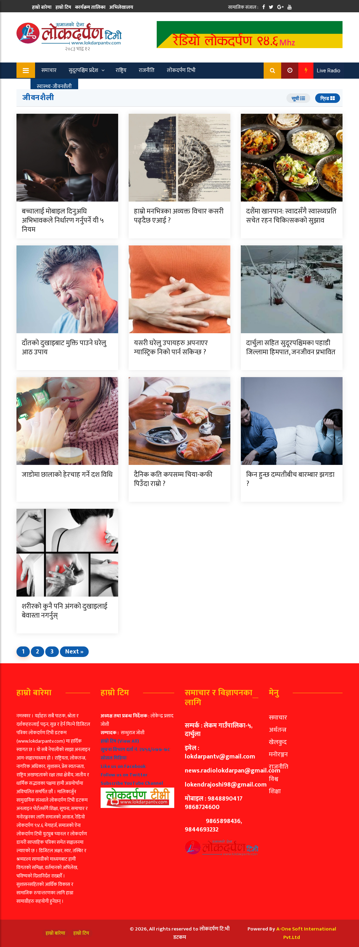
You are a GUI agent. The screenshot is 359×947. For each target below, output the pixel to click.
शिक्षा (275, 791)
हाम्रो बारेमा (42, 7)
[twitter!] (271, 7)
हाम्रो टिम (63, 7)
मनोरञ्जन (278, 754)
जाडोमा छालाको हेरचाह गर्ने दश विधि (67, 475)
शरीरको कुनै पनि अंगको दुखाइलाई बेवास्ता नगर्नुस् (64, 611)
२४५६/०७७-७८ (154, 749)
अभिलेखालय (121, 7)
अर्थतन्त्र (277, 730)
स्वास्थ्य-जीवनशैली (54, 86)
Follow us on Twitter (124, 775)
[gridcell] (137, 760)
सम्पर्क (37, 20)
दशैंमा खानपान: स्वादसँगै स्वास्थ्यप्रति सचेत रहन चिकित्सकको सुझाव (291, 215)
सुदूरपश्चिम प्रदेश (83, 70)
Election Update (129, 86)
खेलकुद (91, 86)
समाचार (48, 70)
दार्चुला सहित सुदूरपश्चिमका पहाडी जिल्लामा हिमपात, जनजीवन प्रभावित (291, 347)
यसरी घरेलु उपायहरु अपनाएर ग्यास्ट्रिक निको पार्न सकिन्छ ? (171, 347)
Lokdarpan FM (175, 86)
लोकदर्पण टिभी (181, 70)
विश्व (273, 779)
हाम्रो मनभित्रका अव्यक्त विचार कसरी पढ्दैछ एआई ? (179, 215)
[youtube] (289, 7)
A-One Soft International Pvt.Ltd (306, 933)
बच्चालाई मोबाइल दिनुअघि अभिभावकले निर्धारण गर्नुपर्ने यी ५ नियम (63, 220)
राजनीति (147, 70)
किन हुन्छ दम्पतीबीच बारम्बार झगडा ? (290, 479)
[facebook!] (263, 7)
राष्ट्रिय (121, 70)
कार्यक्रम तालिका (90, 7)
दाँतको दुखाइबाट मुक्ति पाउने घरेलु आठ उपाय (64, 347)
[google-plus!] (280, 7)
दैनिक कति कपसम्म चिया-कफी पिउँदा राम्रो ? (173, 479)
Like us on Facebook (123, 766)
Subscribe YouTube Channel (132, 783)
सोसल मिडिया (114, 758)
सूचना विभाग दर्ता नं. (119, 749)
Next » (74, 651)
